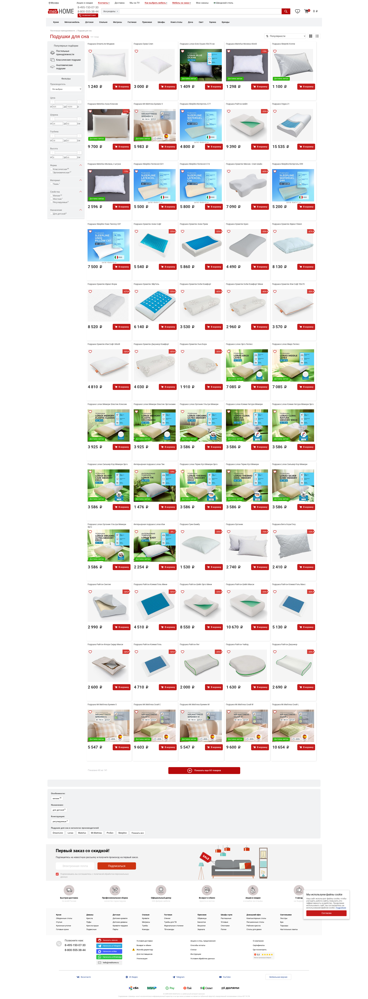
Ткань (56, 183)
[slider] (52, 102)
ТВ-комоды (169, 929)
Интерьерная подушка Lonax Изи (149, 524)
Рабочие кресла (253, 926)
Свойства (55, 191)
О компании (258, 941)
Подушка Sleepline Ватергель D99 (287, 164)
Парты (115, 929)
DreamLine (58, 832)
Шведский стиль (224, 3)
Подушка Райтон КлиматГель (148, 644)
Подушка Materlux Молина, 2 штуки (104, 164)
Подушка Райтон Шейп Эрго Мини (196, 584)
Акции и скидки (85, 3)
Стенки (167, 918)
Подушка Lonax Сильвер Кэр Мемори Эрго (108, 464)
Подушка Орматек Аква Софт (147, 224)
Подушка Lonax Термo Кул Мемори (242, 464)
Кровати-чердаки (120, 926)
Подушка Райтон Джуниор (284, 644)
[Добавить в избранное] (90, 51)
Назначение (56, 209)
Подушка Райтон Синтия (99, 584)
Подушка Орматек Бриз (237, 224)
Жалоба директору (145, 950)
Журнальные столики (173, 926)
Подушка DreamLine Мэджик (101, 44)
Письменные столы (255, 922)
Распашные (226, 918)
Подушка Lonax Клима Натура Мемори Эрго (293, 404)
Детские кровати (120, 918)
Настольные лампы (289, 929)
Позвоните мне (89, 15)
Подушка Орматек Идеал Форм (102, 284)
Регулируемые (61, 202)
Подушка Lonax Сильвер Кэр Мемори (289, 464)
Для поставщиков (144, 954)
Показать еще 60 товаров (207, 770)
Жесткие (58, 198)
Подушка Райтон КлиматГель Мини (150, 584)
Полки (223, 929)
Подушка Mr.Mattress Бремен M (194, 704)
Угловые (224, 922)
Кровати (145, 918)
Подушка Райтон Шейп (237, 104)
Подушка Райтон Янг (190, 644)
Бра (281, 922)
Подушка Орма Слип (143, 44)
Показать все (138, 832)
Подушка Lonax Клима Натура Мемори (244, 404)
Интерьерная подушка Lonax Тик (149, 464)
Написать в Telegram (112, 946)
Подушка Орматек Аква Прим (194, 224)
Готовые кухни (62, 929)
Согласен (326, 913)
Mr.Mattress (96, 832)
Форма (53, 165)
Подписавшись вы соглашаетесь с (94, 875)
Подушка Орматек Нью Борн (193, 344)
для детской (59, 809)
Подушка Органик (234, 524)
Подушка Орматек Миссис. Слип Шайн (244, 164)
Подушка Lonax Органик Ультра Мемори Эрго (107, 525)
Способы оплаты (197, 945)
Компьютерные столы (256, 918)
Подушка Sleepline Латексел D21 (149, 164)
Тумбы (145, 926)
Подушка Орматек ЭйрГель (146, 284)
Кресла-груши (92, 926)
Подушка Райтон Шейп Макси (240, 584)
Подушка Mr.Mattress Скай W (239, 704)
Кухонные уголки (63, 926)
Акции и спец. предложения (202, 941)
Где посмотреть (260, 950)
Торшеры (284, 926)
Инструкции (195, 954)
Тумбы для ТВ (170, 922)
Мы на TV (135, 3)
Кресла (89, 918)
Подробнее (341, 908)
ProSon (110, 832)
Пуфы (88, 922)
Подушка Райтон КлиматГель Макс (288, 584)
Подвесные (91, 929)
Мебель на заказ (180, 3)
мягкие (57, 798)
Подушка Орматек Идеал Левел (287, 224)
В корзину (124, 86)
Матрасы (146, 922)
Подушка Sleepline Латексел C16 (195, 164)
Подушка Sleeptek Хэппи (283, 44)
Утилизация (142, 958)
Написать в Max (110, 951)
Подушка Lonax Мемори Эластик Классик (107, 404)
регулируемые (60, 821)
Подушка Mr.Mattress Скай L (285, 704)
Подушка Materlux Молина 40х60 (241, 44)
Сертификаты (259, 945)
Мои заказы (202, 3)
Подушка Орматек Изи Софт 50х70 (288, 284)
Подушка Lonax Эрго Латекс (239, 344)
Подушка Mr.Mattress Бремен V (148, 104)
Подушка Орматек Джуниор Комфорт (151, 344)
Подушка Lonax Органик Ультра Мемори (199, 404)
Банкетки (202, 922)
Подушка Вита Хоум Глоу (284, 524)
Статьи (193, 950)
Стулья (59, 922)
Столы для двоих (254, 929)
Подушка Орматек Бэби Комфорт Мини (244, 284)
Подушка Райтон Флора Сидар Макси (105, 644)
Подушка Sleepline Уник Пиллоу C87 (104, 224)
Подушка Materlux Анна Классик (103, 104)
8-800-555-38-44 (88, 11)
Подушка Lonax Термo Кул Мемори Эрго (198, 464)
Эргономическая (62, 172)
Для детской (60, 213)
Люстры (283, 918)
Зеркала (201, 929)
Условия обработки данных (202, 958)
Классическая (61, 169)
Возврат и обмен (144, 945)
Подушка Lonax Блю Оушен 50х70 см (197, 44)
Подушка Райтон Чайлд (237, 644)
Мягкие (57, 195)
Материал (55, 180)
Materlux (82, 832)
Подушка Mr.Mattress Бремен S (102, 704)
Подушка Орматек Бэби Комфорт (195, 284)
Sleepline (122, 832)
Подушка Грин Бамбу (190, 524)
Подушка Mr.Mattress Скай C (147, 704)
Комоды (145, 929)
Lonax (70, 832)
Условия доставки (145, 941)
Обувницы (202, 918)
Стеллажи (225, 926)
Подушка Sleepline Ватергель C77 (195, 104)
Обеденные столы (64, 918)
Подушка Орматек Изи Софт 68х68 (104, 344)
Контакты (103, 3)
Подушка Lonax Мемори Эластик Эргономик (155, 404)
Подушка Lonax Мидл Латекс (285, 344)
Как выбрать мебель (155, 3)
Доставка (119, 3)
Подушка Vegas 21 (281, 104)
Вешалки (202, 926)
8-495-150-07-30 (88, 7)
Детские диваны (120, 922)
